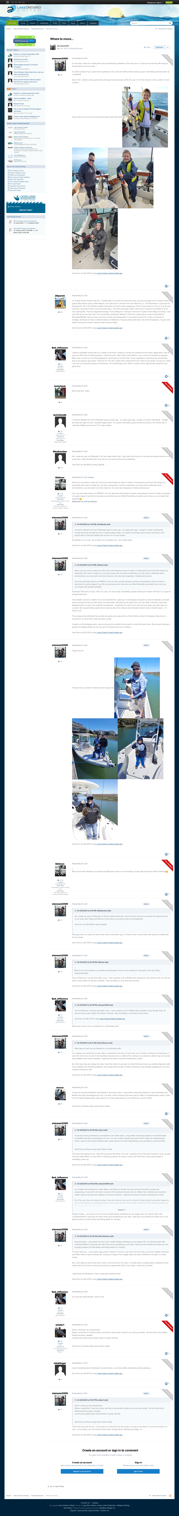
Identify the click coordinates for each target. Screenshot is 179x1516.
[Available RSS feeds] (170, 1495)
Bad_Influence (60, 347)
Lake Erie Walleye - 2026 (22, 98)
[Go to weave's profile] (60, 1094)
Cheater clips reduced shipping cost (27, 116)
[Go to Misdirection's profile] (60, 458)
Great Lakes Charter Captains (19, 177)
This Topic (160, 23)
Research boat (19, 104)
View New (12, 23)
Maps (73, 23)
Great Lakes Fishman (21, 137)
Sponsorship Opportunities (88, 1510)
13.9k (61, 494)
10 (61, 1379)
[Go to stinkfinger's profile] (60, 1370)
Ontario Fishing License (17, 173)
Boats (55, 23)
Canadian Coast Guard (17, 186)
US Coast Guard (15, 184)
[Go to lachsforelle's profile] (60, 422)
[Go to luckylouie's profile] (60, 393)
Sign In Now (138, 1471)
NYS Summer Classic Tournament (25, 221)
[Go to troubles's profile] (10, 118)
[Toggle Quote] (76, 524)
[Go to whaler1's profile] (60, 1331)
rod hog (16, 61)
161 (61, 1104)
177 (61, 364)
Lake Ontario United (21, 127)
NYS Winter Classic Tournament (24, 228)
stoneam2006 (63, 46)
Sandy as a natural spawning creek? (26, 54)
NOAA (11, 175)
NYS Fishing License (16, 171)
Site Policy (68, 1508)
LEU (12, 2)
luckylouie (60, 386)
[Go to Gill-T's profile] (10, 100)
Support (73, 1510)
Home (23, 23)
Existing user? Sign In (154, 3)
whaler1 (60, 1325)
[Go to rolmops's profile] (10, 55)
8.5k (61, 1341)
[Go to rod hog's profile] (10, 61)
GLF (16, 2)
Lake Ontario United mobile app (109, 273)
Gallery (82, 23)
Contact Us (85, 1503)
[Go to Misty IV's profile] (10, 110)
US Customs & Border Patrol (19, 181)
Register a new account (82, 1471)
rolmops (16, 56)
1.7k (61, 75)
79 (61, 402)
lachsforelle (59, 415)
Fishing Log (18, 160)
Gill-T (15, 100)
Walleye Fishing (123, 1505)
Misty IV (16, 113)
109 (61, 468)
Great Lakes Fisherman (17, 188)
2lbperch (60, 295)
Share (148, 47)
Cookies (95, 1503)
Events (32, 23)
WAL (19, 2)
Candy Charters (14, 206)
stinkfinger (60, 1363)
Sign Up (169, 2)
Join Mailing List (19, 155)
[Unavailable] (145, 117)
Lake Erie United (19, 132)
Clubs (64, 23)
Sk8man (59, 477)
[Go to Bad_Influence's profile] (60, 354)
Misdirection (60, 451)
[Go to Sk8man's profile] (60, 484)
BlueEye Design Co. (107, 1508)
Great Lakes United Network (18, 123)
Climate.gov (21, 175)
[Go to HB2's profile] (10, 105)
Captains (93, 23)
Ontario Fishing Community (23, 147)
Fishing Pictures (76, 48)
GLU (23, 2)
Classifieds (44, 23)
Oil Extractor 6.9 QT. (21, 59)
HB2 (15, 106)
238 (61, 312)
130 (61, 431)
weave (60, 1087)
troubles (16, 118)
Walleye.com (18, 143)
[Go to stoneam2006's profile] (53, 47)
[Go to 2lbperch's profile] (60, 302)
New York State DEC (16, 179)
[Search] (170, 23)
